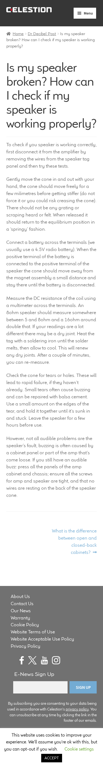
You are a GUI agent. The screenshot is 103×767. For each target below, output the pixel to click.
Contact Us (22, 603)
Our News (21, 611)
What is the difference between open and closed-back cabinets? (74, 541)
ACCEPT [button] (51, 757)
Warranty (20, 618)
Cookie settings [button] (79, 749)
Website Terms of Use (33, 632)
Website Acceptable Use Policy (42, 639)
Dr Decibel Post (42, 33)
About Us (20, 596)
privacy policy (77, 709)
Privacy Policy (25, 646)
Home (18, 33)
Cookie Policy (25, 625)
